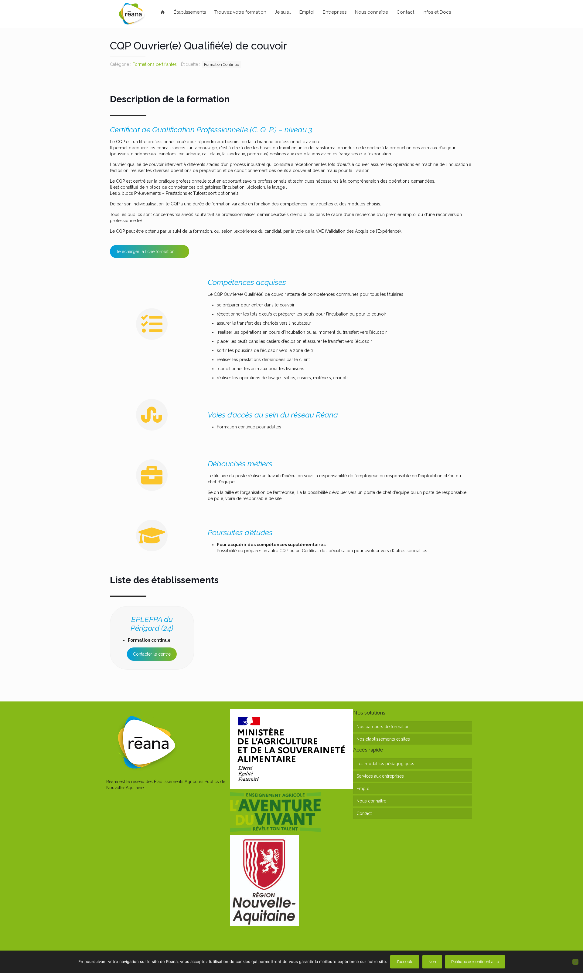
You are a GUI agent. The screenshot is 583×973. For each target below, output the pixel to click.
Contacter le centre (152, 654)
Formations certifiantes (154, 64)
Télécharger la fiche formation (145, 251)
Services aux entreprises (380, 776)
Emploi (363, 788)
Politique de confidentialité (475, 961)
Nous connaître (371, 801)
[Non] (575, 962)
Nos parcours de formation (383, 726)
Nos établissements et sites (383, 739)
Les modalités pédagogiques (385, 763)
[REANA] (131, 13)
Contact (364, 813)
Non (432, 961)
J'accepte (404, 961)
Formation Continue (221, 64)
